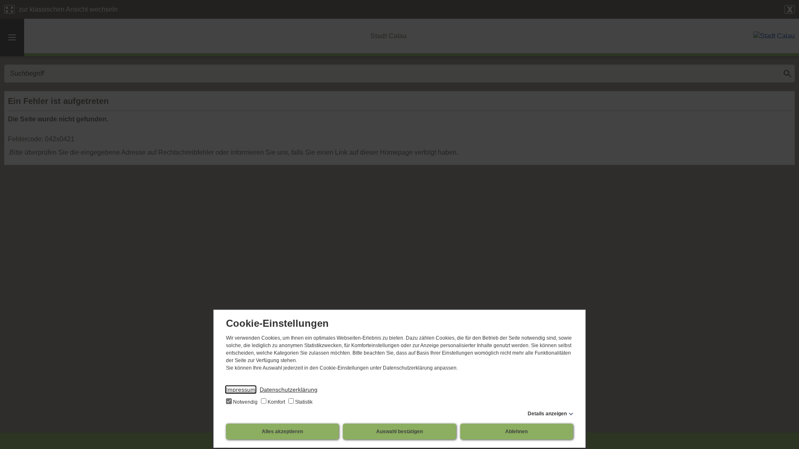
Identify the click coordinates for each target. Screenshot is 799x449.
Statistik (303, 402)
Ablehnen (516, 431)
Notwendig (245, 402)
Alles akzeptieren (282, 431)
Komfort (276, 402)
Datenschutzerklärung (289, 389)
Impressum (241, 389)
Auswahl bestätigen (399, 431)
